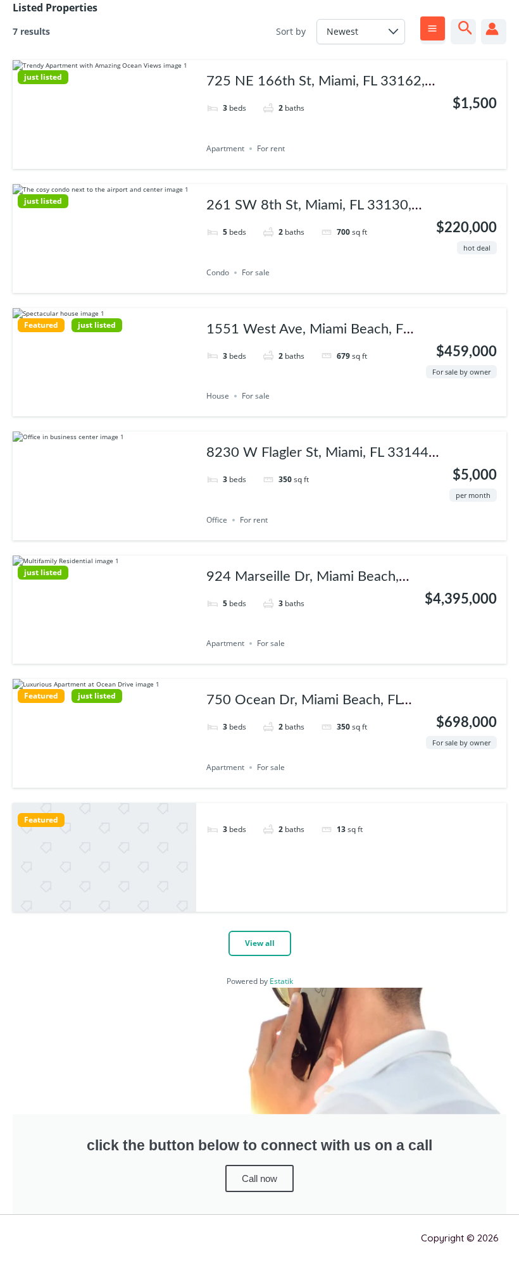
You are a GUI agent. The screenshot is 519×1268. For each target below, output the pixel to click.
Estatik (281, 981)
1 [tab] (87, 159)
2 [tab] (98, 159)
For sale (256, 272)
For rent (271, 148)
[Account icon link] (492, 28)
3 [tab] (110, 159)
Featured (41, 325)
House (217, 395)
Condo (217, 272)
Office (216, 519)
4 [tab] (121, 159)
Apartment (225, 148)
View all (260, 943)
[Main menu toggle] (432, 28)
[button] (465, 28)
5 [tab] (127, 406)
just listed (43, 77)
